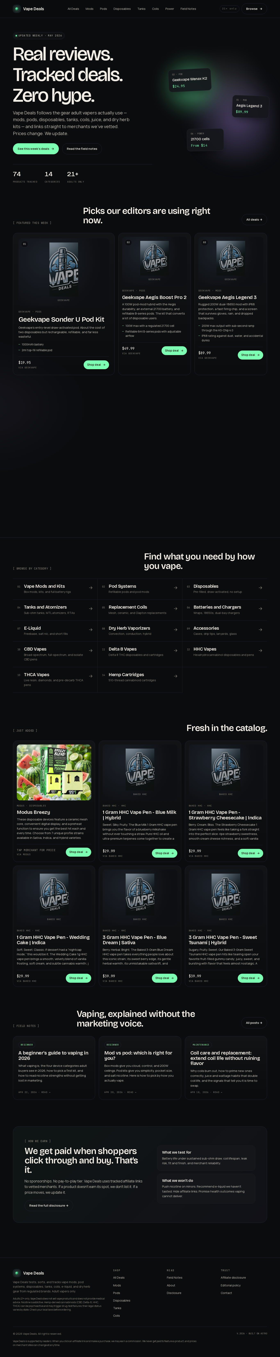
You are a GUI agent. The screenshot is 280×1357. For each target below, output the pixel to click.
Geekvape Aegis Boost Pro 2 (154, 297)
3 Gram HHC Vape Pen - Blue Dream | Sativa (135, 939)
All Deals (73, 9)
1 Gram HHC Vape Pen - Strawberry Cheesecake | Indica (225, 814)
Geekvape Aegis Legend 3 (227, 297)
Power (169, 9)
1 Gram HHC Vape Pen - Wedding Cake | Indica (53, 939)
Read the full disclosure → (48, 1205)
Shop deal (96, 365)
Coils (155, 9)
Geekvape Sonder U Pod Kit (61, 319)
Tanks (141, 9)
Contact (226, 1293)
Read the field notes (82, 149)
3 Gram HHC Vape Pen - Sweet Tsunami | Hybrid (223, 939)
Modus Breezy (33, 812)
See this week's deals (36, 149)
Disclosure (174, 1293)
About (171, 1285)
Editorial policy (230, 1285)
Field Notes (188, 9)
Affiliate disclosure (233, 1277)
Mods (89, 9)
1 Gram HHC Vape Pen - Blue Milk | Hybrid (139, 814)
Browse (254, 9)
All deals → (254, 219)
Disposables (122, 9)
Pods (103, 9)
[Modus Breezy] (54, 772)
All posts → (254, 1023)
